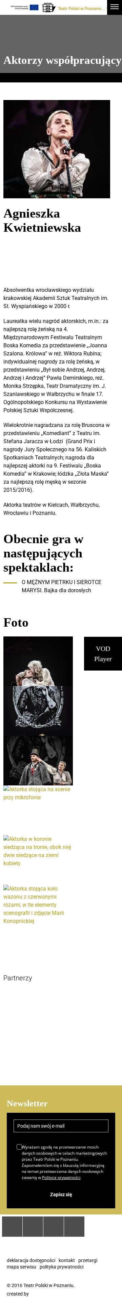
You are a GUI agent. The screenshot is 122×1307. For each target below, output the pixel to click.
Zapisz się (61, 1194)
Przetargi (87, 1260)
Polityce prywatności (61, 1177)
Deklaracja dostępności (31, 1260)
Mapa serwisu (21, 1267)
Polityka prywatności (61, 1267)
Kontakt (67, 1260)
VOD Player (103, 653)
